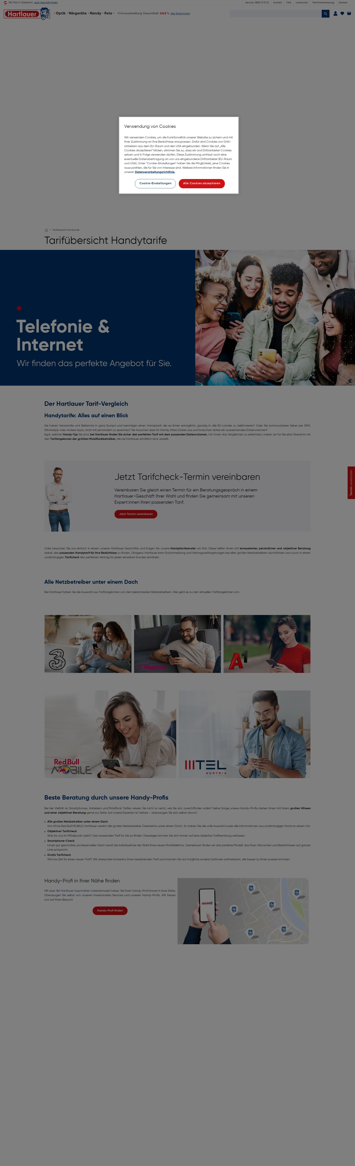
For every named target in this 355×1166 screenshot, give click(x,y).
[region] (179, 155)
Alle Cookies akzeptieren (201, 183)
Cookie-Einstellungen (155, 183)
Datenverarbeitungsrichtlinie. (155, 172)
